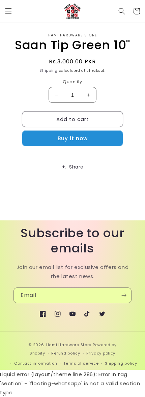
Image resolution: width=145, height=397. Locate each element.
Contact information (35, 363)
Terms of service (80, 363)
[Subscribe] (123, 295)
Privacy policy (100, 353)
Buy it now (73, 138)
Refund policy (65, 353)
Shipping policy (121, 363)
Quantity (72, 82)
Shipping (48, 70)
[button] (8, 11)
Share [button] (76, 166)
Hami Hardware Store (68, 344)
